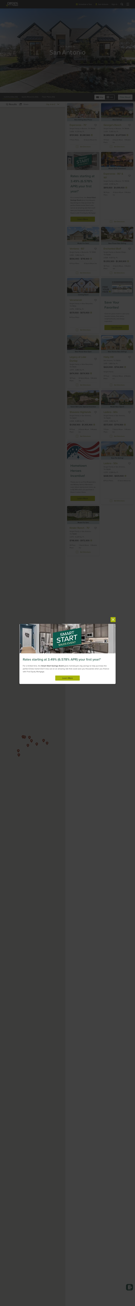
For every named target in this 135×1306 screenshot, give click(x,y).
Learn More (67, 678)
